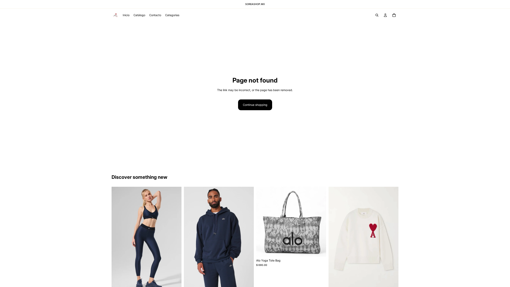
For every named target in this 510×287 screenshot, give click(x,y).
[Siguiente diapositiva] (248, 239)
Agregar (323, 250)
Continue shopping (255, 104)
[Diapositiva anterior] (190, 239)
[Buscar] (377, 15)
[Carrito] (394, 15)
